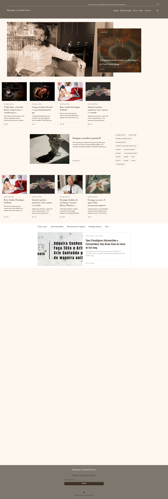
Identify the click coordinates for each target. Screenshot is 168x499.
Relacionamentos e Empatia (76, 227)
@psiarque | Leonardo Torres (18, 10)
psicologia (118, 153)
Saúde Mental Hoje (65, 104)
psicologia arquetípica (129, 150)
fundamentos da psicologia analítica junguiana (127, 146)
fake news (118, 160)
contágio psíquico (120, 164)
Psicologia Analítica (105, 57)
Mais (106, 227)
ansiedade (126, 157)
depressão (118, 157)
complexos (118, 150)
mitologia (126, 160)
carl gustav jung (132, 135)
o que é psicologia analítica (130, 153)
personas (133, 160)
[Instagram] (157, 10)
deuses (132, 157)
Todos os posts (42, 227)
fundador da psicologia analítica (124, 139)
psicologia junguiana (121, 142)
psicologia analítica (120, 135)
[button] (125, 10)
